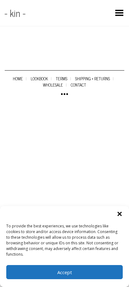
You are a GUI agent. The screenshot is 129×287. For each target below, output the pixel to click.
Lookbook (39, 78)
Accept (64, 272)
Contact (78, 85)
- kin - (15, 13)
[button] (119, 214)
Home (18, 78)
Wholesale (53, 85)
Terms (61, 78)
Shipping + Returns (92, 78)
